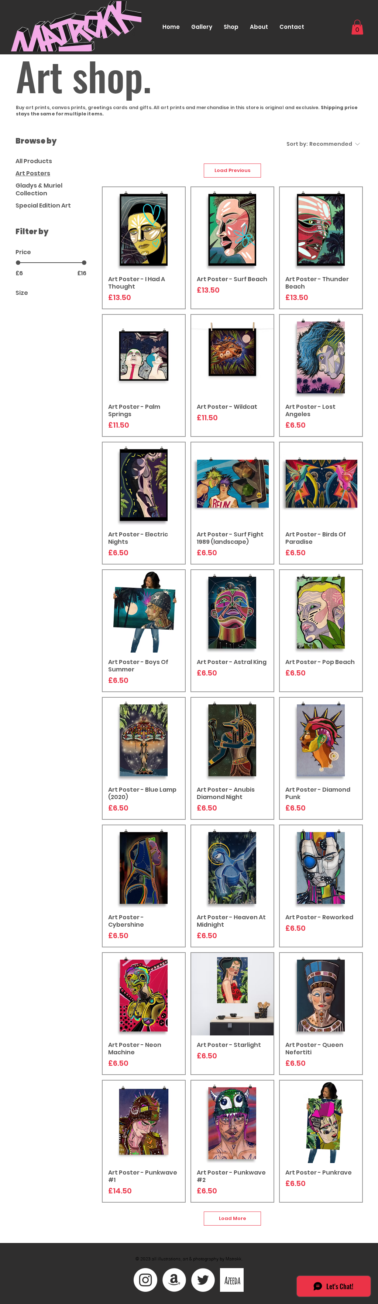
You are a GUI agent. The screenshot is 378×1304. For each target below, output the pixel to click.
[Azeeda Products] (232, 1280)
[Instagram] (145, 1280)
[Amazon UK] (174, 1280)
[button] (357, 27)
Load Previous (232, 170)
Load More (232, 1218)
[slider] (18, 262)
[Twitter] (203, 1280)
